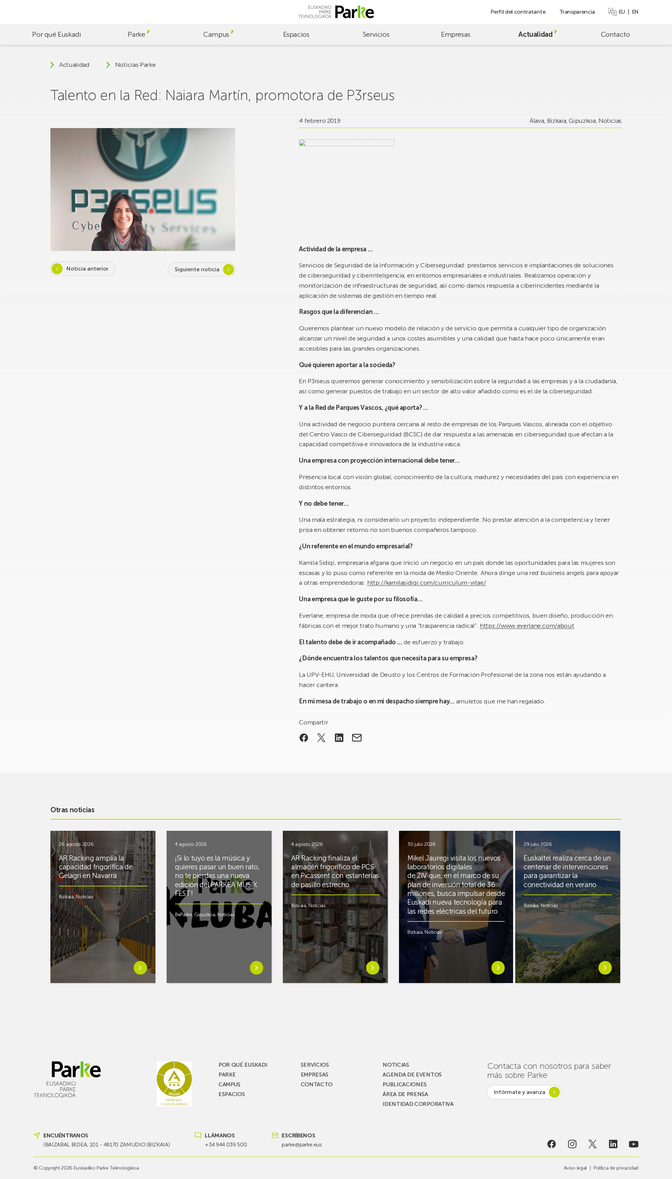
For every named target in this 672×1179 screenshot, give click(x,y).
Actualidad (535, 34)
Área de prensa (405, 1094)
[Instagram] (572, 1144)
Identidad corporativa (418, 1104)
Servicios (376, 34)
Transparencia (577, 11)
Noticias (610, 121)
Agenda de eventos (412, 1074)
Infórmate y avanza (519, 1092)
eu (622, 12)
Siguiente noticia (197, 269)
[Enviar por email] (357, 738)
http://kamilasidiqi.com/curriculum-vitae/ (426, 583)
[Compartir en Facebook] (303, 738)
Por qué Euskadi (56, 34)
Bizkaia (556, 121)
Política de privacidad (616, 1168)
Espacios (296, 34)
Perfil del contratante (517, 11)
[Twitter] (592, 1144)
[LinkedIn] (613, 1144)
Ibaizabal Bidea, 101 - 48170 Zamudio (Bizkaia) (106, 1144)
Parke (136, 34)
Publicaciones (405, 1084)
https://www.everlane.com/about (527, 626)
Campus (216, 34)
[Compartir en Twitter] (321, 738)
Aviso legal (575, 1168)
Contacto (615, 34)
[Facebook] (551, 1144)
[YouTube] (633, 1144)
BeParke (183, 915)
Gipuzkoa (582, 121)
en (635, 12)
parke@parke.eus (302, 1144)
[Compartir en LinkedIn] (339, 738)
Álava (537, 121)
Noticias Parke (135, 65)
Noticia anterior (87, 268)
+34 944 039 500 (226, 1144)
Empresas (455, 34)
